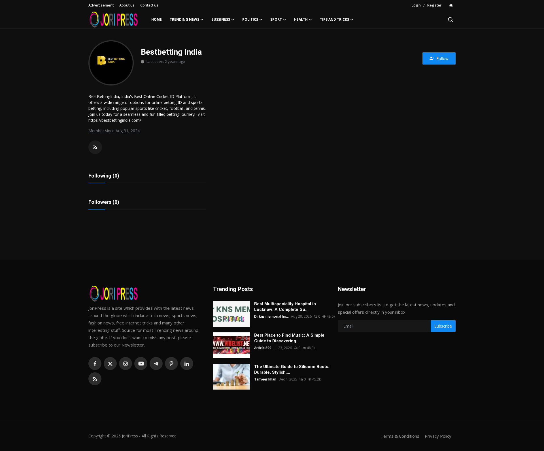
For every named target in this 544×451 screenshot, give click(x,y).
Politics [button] (250, 19)
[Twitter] (110, 363)
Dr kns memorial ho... (271, 316)
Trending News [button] (184, 19)
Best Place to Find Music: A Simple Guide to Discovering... (289, 338)
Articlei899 (262, 347)
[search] (450, 19)
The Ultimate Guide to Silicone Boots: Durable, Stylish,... (291, 369)
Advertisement (101, 5)
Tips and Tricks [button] (334, 19)
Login (416, 5)
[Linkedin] (186, 363)
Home (156, 19)
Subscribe (443, 326)
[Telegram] (156, 363)
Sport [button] (276, 19)
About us (127, 5)
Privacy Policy (438, 436)
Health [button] (301, 19)
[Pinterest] (171, 363)
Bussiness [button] (220, 19)
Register (434, 5)
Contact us (149, 5)
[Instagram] (125, 363)
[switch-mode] (451, 5)
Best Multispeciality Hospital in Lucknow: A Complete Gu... (285, 306)
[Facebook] (94, 363)
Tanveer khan (265, 379)
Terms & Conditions (400, 436)
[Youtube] (140, 363)
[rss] (94, 378)
